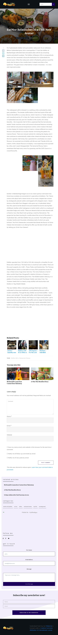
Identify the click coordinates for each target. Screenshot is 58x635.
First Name (29, 550)
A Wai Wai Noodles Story (42, 376)
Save (10, 73)
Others (20, 506)
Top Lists (35, 506)
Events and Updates (7, 506)
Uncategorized (42, 506)
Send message (29, 584)
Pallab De (49, 626)
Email (9, 426)
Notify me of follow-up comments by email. (22, 454)
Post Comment (45, 462)
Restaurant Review (22, 38)
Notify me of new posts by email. (18, 458)
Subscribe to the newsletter (29, 612)
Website (9, 435)
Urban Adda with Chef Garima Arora (29, 495)
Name (9, 416)
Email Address (29, 559)
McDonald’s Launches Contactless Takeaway (18, 376)
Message (29, 569)
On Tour (15, 506)
